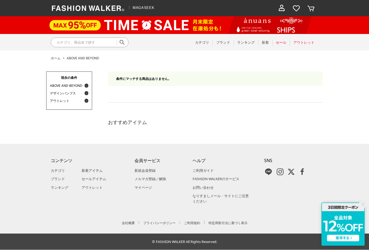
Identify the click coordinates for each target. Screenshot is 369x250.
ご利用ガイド (203, 170)
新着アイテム (92, 170)
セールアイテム (94, 178)
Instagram (280, 172)
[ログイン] (281, 8)
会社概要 (128, 223)
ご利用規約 (192, 223)
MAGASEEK (143, 8)
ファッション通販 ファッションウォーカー (88, 8)
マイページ (143, 187)
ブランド (58, 178)
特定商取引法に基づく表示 (228, 223)
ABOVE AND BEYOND (83, 58)
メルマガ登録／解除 (150, 178)
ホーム (56, 58)
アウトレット (92, 187)
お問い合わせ (203, 187)
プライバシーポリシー (159, 223)
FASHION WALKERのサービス (216, 178)
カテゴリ (58, 170)
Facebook (302, 172)
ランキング (59, 187)
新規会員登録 (145, 170)
